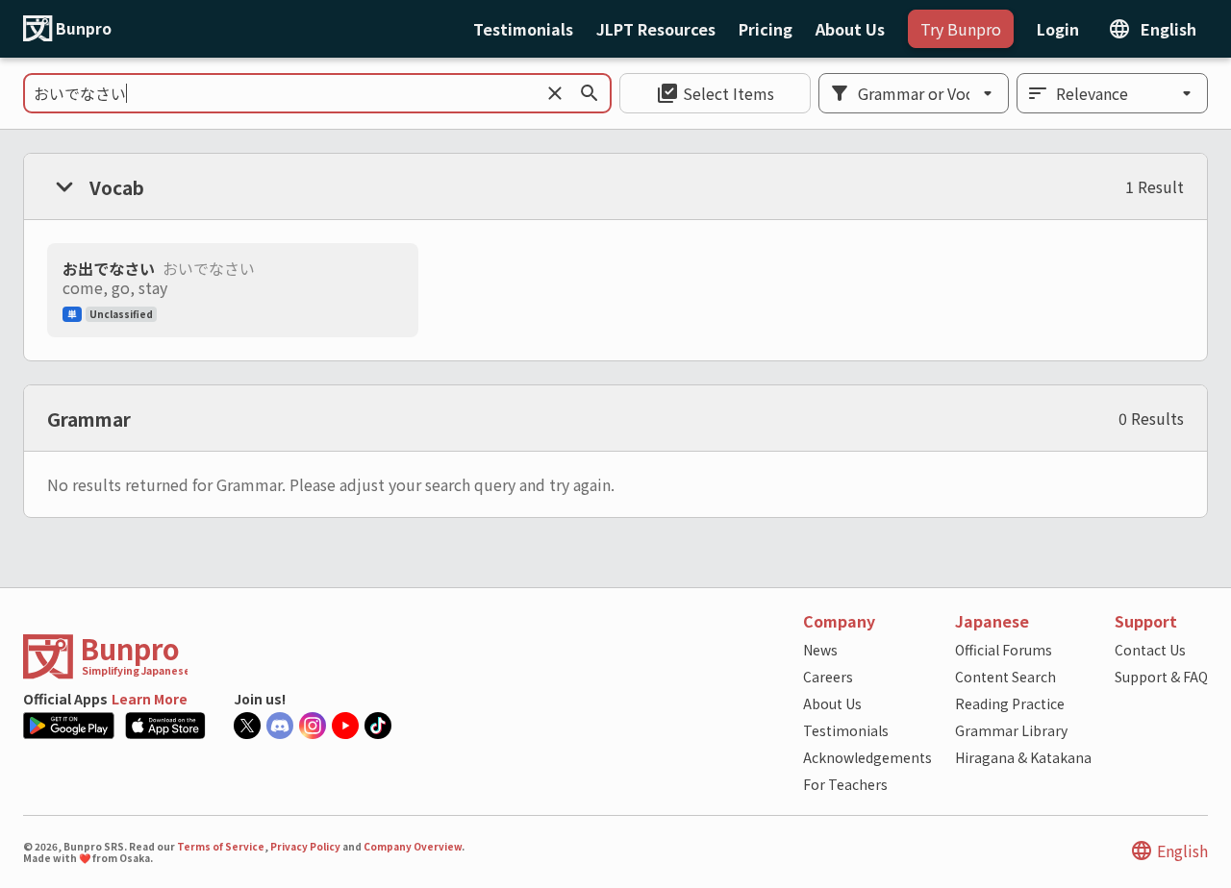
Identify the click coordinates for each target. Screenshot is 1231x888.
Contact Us (1150, 649)
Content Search (1005, 676)
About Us (832, 703)
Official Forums (1003, 649)
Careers (828, 676)
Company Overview (413, 846)
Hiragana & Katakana (1023, 757)
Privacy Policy (305, 846)
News (820, 649)
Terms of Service (220, 846)
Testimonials (846, 730)
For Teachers (845, 784)
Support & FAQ (1161, 676)
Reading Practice (1010, 703)
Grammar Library (1011, 730)
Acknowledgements (867, 757)
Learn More (150, 698)
